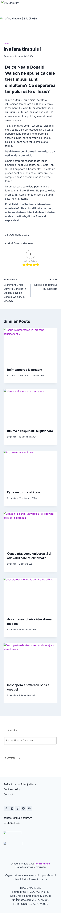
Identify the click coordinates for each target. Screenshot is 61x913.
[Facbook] (6, 808)
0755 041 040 (12, 822)
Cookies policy (12, 789)
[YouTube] (29, 808)
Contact (8, 794)
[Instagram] (11, 808)
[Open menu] (58, 6)
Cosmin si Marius (18, 375)
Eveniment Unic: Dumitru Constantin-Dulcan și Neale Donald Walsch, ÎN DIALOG (16, 290)
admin (9, 56)
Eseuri (7, 43)
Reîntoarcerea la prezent (24, 369)
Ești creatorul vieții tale (23, 492)
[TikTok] (17, 808)
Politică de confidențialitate (20, 784)
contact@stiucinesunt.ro (18, 817)
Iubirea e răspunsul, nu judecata (45, 284)
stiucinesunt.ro (43, 863)
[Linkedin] (23, 808)
